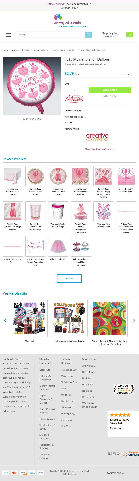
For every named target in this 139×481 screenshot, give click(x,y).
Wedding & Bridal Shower (89, 405)
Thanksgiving (68, 413)
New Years (66, 426)
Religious (87, 390)
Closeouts (44, 369)
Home (5, 50)
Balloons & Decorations (46, 377)
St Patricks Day (69, 382)
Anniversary (88, 365)
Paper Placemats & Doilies (46, 399)
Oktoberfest (67, 401)
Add (110, 90)
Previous (5, 320)
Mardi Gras (67, 375)
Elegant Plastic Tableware (47, 387)
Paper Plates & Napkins (47, 410)
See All (69, 278)
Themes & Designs (44, 456)
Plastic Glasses (47, 418)
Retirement (88, 396)
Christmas (66, 419)
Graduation (88, 384)
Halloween (66, 407)
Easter (64, 388)
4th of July (66, 394)
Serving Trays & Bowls (47, 427)
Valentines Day (69, 369)
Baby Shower (89, 371)
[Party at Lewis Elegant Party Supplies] (69, 20)
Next (134, 320)
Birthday (86, 378)
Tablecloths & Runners (46, 446)
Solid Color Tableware (45, 436)
